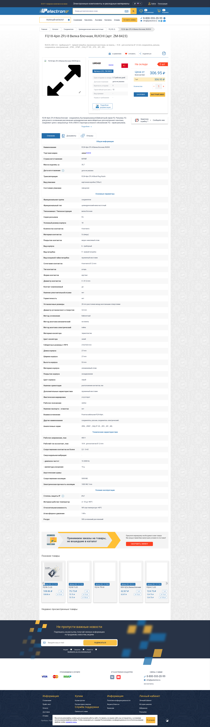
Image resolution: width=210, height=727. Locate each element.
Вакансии (110, 708)
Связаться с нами (81, 711)
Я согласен (151, 720)
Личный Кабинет (145, 700)
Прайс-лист (47, 704)
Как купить (88, 20)
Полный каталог (55, 20)
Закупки (77, 650)
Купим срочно (80, 700)
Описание (51, 136)
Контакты (108, 20)
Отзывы (117, 20)
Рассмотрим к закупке (83, 704)
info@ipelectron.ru (150, 21)
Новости (90, 650)
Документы (71, 136)
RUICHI (111, 65)
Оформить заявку (139, 544)
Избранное (143, 708)
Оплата (45, 708)
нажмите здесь (71, 722)
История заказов (145, 704)
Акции (65, 650)
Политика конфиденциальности (118, 700)
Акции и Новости (113, 704)
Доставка (98, 20)
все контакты (149, 684)
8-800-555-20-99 (152, 18)
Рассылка (142, 712)
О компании (78, 20)
